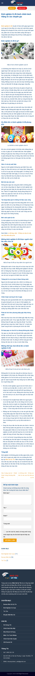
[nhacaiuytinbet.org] (17, 3)
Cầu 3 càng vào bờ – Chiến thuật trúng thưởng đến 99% (9, 475)
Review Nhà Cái (6, 557)
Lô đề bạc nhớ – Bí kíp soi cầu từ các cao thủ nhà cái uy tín (26, 475)
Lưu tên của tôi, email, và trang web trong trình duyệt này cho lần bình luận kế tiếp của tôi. (17, 534)
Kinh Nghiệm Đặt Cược (8, 554)
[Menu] (2, 3)
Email (5, 515)
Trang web (6, 523)
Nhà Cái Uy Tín (16, 583)
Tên (5, 508)
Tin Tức (3, 560)
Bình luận (6, 493)
